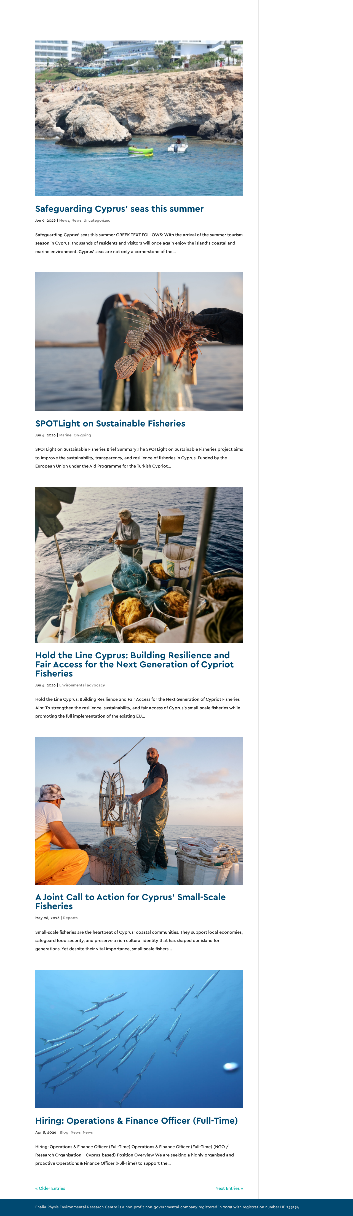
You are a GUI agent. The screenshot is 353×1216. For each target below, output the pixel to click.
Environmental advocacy (82, 685)
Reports (70, 918)
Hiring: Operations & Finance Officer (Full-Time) (136, 1121)
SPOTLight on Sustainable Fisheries (110, 423)
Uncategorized (97, 220)
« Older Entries (50, 1188)
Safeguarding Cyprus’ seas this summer (119, 209)
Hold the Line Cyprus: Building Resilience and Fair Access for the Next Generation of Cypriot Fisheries (134, 664)
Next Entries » (229, 1188)
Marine (65, 435)
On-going (82, 435)
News (64, 220)
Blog (64, 1132)
